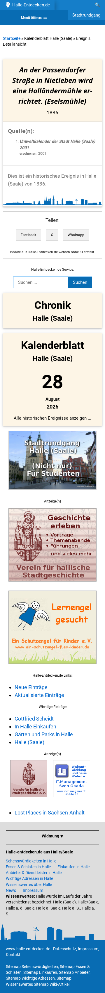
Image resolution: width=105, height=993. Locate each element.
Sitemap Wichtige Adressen (30, 978)
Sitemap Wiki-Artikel (51, 984)
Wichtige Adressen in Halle (29, 878)
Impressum (33, 890)
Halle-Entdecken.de (30, 5)
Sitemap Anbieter (74, 972)
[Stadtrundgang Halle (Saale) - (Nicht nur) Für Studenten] (52, 492)
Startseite (11, 38)
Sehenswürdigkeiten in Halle (31, 861)
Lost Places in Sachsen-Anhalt (50, 813)
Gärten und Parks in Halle (44, 734)
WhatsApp (76, 235)
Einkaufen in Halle (73, 866)
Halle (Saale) (29, 742)
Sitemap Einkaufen (40, 972)
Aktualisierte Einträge (39, 695)
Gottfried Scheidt (34, 719)
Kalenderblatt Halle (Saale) (48, 38)
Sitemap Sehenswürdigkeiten (32, 966)
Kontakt (13, 954)
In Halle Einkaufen (35, 726)
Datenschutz (64, 948)
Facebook (28, 235)
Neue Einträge (31, 687)
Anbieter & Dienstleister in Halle (34, 872)
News (11, 890)
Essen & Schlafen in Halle (28, 866)
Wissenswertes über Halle (29, 884)
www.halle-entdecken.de (28, 948)
